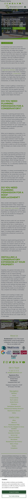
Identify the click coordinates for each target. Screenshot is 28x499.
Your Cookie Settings (14, 496)
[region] (14, 488)
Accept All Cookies (14, 492)
